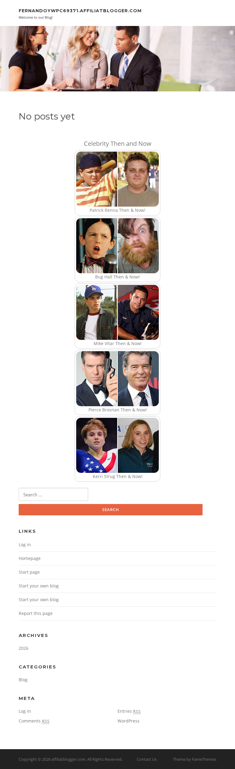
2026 (23, 648)
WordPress (129, 721)
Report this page (36, 613)
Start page (29, 572)
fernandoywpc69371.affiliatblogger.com (80, 10)
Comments (34, 721)
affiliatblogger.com (68, 759)
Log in (25, 544)
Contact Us (147, 759)
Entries (129, 711)
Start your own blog (39, 586)
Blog (23, 680)
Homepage (30, 558)
